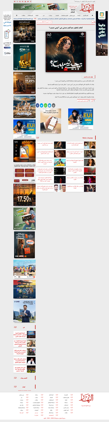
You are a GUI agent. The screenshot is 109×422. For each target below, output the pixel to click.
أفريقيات (36, 410)
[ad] (24, 31)
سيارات (21, 410)
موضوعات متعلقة (88, 137)
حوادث (50, 15)
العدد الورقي (66, 410)
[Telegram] (49, 105)
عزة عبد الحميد (87, 77)
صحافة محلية (51, 407)
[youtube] (25, 1)
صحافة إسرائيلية (21, 407)
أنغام (92, 101)
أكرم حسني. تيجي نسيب (83, 101)
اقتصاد (57, 15)
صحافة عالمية (36, 407)
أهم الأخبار (85, 15)
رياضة (78, 15)
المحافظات (30, 15)
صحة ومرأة (51, 405)
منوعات (21, 400)
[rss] (23, 1)
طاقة (51, 410)
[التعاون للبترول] (24, 151)
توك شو (21, 405)
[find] (20, 1)
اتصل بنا (36, 415)
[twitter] (28, 1)
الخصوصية (51, 415)
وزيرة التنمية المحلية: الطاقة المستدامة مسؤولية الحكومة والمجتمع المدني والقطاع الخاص (35, 18)
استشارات (66, 405)
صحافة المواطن (51, 402)
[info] (17, 1)
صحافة (66, 402)
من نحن (36, 412)
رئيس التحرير (66, 407)
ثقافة (37, 15)
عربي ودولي (72, 15)
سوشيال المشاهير (36, 405)
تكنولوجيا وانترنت (36, 402)
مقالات (23, 15)
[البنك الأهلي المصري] (7, 33)
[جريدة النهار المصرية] (40, 6)
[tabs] (14, 1)
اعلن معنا (21, 412)
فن (43, 15)
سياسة (21, 402)
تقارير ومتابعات (64, 15)
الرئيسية (66, 395)
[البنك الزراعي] (81, 118)
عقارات (66, 412)
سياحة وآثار (51, 412)
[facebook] (31, 1)
